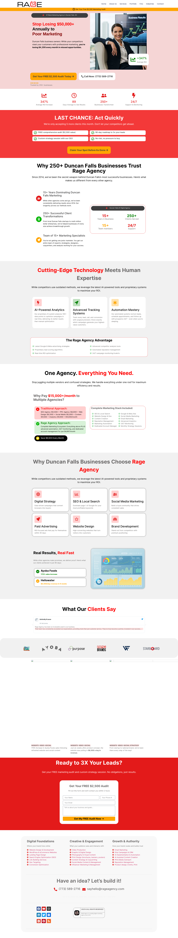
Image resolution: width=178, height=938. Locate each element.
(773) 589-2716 (69, 889)
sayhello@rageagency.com (105, 889)
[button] (32, 625)
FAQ (141, 4)
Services (123, 4)
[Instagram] (49, 909)
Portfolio (133, 4)
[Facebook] (39, 909)
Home (103, 4)
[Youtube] (44, 909)
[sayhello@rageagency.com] (84, 889)
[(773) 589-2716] (55, 889)
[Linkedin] (39, 915)
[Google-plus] (39, 921)
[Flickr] (49, 915)
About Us (113, 4)
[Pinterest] (44, 921)
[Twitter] (44, 915)
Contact (160, 4)
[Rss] (49, 921)
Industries (150, 4)
